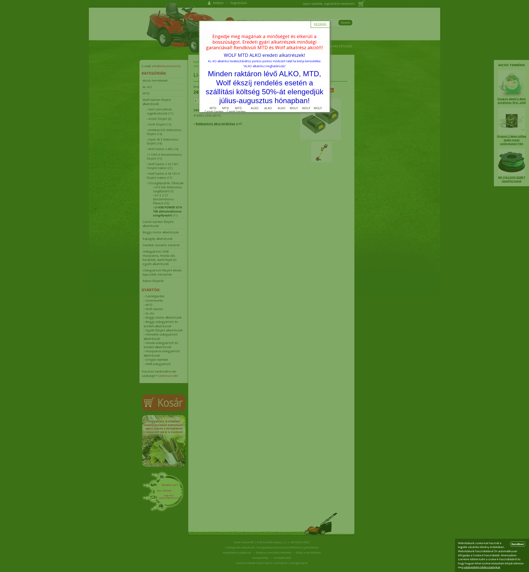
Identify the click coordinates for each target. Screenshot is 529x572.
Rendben (517, 544)
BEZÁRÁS (320, 24)
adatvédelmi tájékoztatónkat (482, 567)
